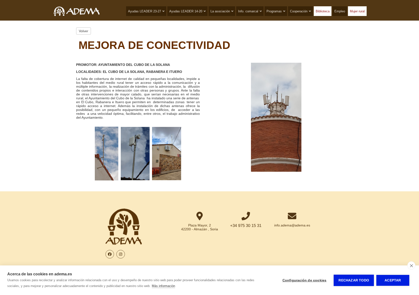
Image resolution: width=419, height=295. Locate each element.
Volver (83, 31)
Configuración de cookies (304, 280)
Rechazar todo (353, 280)
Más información (163, 286)
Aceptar (393, 280)
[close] (411, 265)
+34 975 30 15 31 (245, 225)
